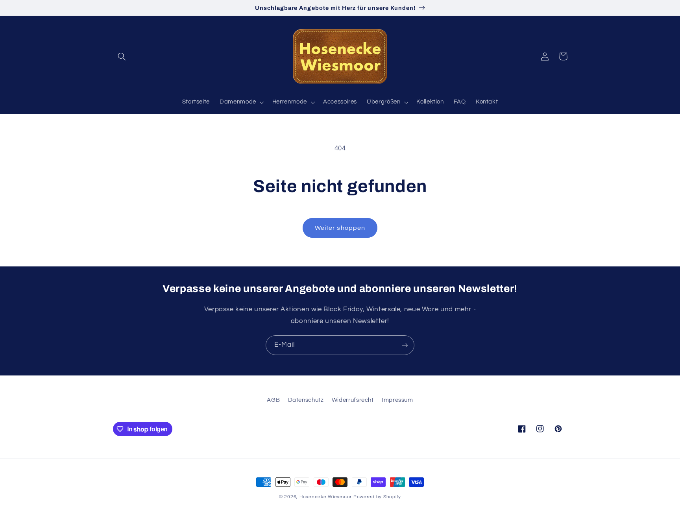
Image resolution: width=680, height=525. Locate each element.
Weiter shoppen (340, 228)
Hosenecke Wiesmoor (325, 497)
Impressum (397, 400)
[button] (122, 56)
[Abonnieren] (405, 345)
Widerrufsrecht (353, 400)
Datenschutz (306, 400)
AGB (273, 400)
